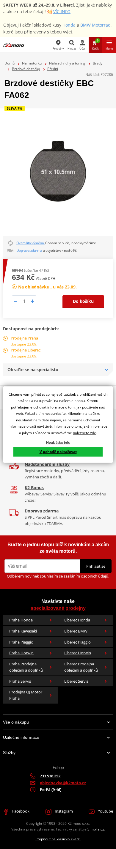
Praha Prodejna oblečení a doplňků (26, 667)
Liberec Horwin (77, 652)
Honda (69, 25)
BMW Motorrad (95, 25)
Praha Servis (20, 681)
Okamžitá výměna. (30, 242)
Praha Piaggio (21, 642)
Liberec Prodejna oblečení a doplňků (81, 667)
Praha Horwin (21, 652)
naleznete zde (84, 432)
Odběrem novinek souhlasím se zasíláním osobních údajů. (58, 576)
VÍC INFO (61, 11)
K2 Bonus (34, 487)
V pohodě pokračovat (58, 451)
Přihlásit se (95, 566)
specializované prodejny (58, 608)
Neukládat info (58, 442)
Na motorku (32, 63)
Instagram (63, 811)
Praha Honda (21, 620)
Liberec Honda (77, 620)
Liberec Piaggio (77, 642)
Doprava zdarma (29, 250)
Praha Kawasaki (23, 631)
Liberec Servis (76, 681)
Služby (9, 752)
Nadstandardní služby (47, 464)
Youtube (105, 811)
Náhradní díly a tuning (67, 63)
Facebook (20, 811)
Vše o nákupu (16, 722)
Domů (9, 63)
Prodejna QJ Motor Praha (25, 695)
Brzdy (97, 63)
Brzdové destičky (26, 68)
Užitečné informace (21, 737)
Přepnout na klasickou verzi (58, 839)
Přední (52, 68)
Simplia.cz (95, 829)
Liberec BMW (75, 631)
